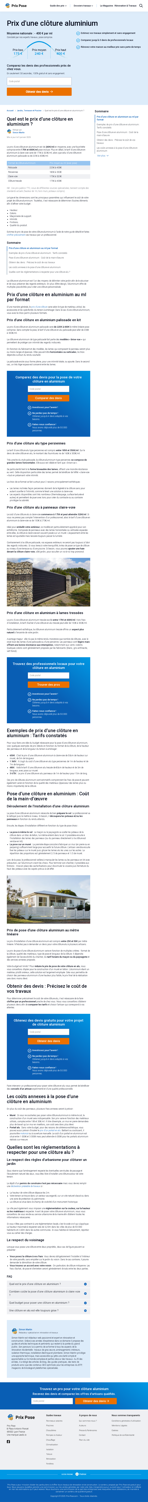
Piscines (50, 1425)
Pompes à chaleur (54, 1435)
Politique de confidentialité (123, 1435)
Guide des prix (57, 6)
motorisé (24, 1133)
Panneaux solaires (54, 1421)
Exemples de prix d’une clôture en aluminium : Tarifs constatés (38, 253)
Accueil (10, 111)
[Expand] (85, 1284)
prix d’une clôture (39, 307)
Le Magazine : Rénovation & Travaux (118, 6)
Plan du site (84, 1440)
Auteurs (82, 1425)
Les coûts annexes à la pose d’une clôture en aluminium (35, 267)
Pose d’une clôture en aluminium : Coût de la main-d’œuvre (36, 258)
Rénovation (51, 1459)
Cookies (115, 1430)
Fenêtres (50, 1464)
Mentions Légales (119, 1425)
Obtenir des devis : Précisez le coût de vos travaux (32, 262)
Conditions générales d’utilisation (126, 1421)
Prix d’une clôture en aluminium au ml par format (33, 248)
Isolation (50, 1449)
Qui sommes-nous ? (88, 1421)
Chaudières (51, 1430)
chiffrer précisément (16, 235)
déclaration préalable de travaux (25, 1186)
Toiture (49, 1454)
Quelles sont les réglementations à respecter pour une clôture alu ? (39, 272)
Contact (82, 1435)
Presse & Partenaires (88, 1430)
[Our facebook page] (8, 1441)
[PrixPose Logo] (21, 1417)
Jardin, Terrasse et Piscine (29, 111)
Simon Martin (25, 1329)
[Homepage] (26, 5)
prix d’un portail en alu (50, 1130)
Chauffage (50, 1440)
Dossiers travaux (82, 6)
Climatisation (52, 1444)
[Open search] (141, 5)
